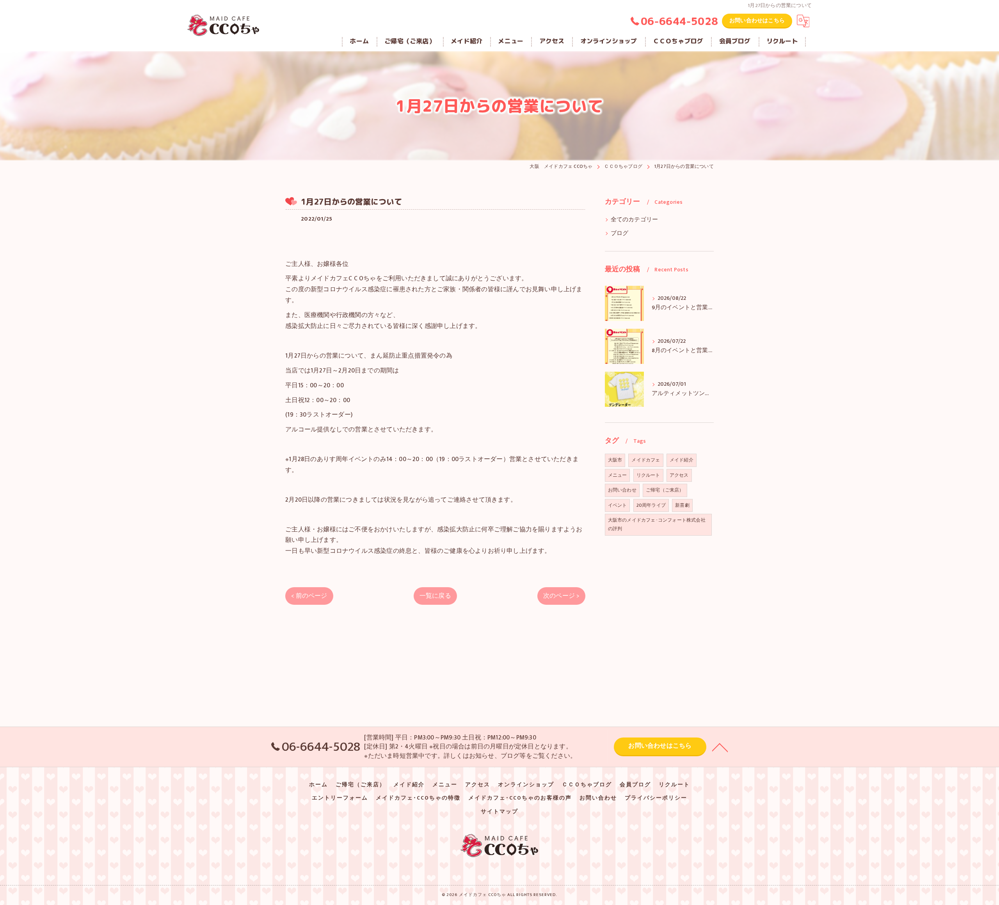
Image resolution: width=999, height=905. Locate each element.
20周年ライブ (651, 505)
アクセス (679, 475)
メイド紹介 (681, 460)
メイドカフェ (645, 460)
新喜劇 (682, 505)
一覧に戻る (435, 596)
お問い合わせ (622, 490)
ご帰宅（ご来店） (665, 490)
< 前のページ (309, 596)
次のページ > (561, 596)
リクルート (648, 475)
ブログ (620, 233)
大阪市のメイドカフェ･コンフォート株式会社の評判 (657, 524)
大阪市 (615, 460)
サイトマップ (499, 811)
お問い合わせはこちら (757, 20)
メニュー (617, 475)
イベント (617, 505)
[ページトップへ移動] (720, 747)
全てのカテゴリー (634, 219)
